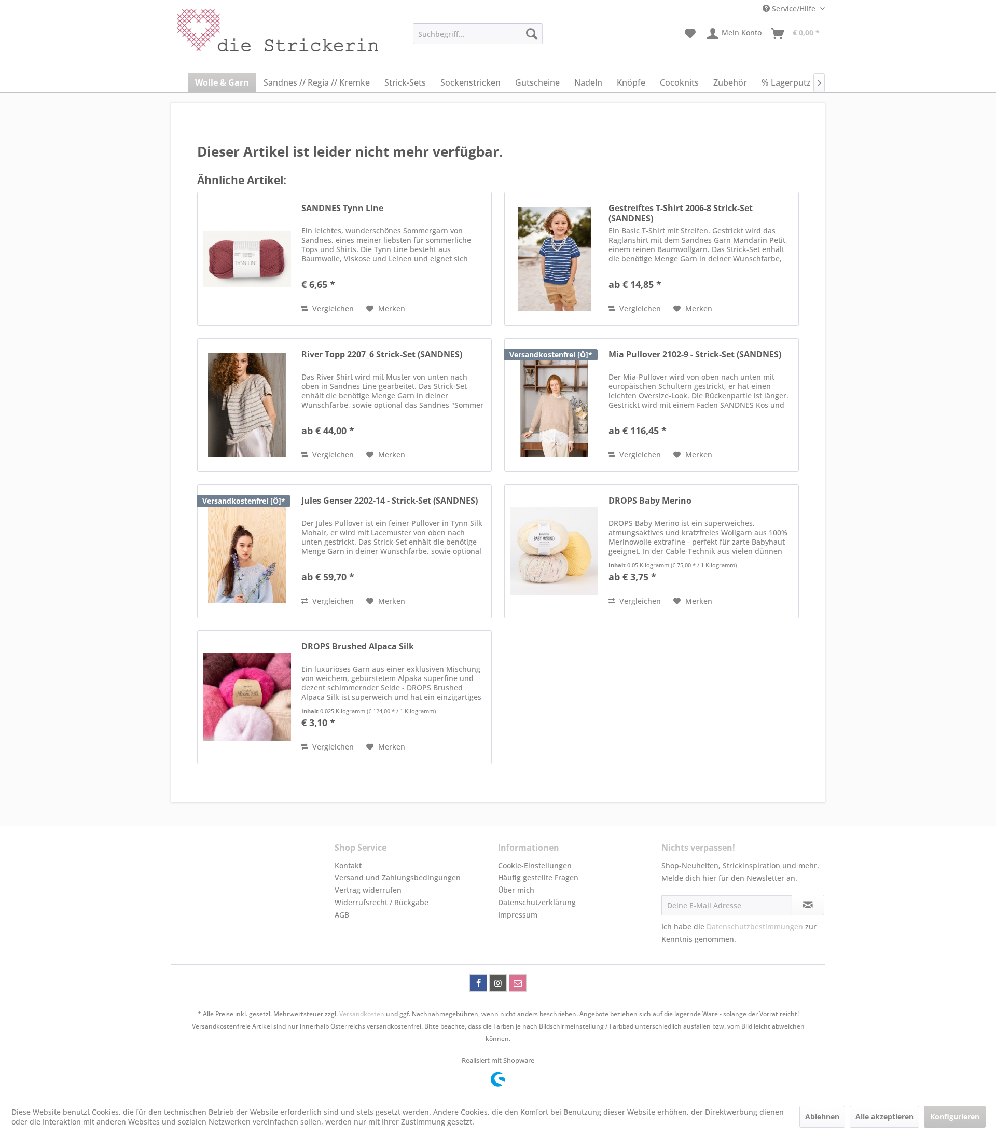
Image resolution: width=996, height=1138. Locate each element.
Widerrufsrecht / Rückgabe (381, 902)
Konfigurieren (954, 1116)
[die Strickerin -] (254, 36)
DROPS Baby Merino (649, 500)
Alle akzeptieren (884, 1116)
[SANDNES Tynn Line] (247, 259)
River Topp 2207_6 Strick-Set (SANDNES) (381, 354)
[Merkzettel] (690, 33)
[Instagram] (498, 983)
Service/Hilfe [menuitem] (794, 8)
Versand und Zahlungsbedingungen (398, 877)
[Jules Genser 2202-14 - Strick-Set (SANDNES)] (247, 551)
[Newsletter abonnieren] (808, 905)
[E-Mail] (517, 983)
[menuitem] (478, 33)
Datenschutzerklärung (537, 902)
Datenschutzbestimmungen (755, 927)
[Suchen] (532, 33)
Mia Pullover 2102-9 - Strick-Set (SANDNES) (694, 354)
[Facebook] (478, 983)
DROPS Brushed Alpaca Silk (357, 646)
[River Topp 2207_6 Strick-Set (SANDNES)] (247, 405)
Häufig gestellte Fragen (538, 877)
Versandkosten (361, 1013)
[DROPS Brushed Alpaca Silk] (247, 697)
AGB (342, 915)
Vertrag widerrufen (368, 890)
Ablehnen (822, 1116)
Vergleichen (332, 308)
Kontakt (348, 865)
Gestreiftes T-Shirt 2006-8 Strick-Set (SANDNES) (680, 213)
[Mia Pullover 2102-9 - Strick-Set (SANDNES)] (554, 405)
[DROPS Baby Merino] (554, 551)
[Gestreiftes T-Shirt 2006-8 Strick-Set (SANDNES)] (554, 259)
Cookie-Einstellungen (535, 865)
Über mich (516, 890)
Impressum (517, 915)
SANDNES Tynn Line (342, 208)
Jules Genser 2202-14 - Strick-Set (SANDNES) (389, 500)
